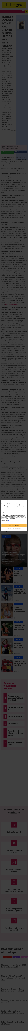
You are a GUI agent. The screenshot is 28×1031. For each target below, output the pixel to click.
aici (9, 520)
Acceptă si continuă (14, 525)
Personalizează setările (14, 528)
